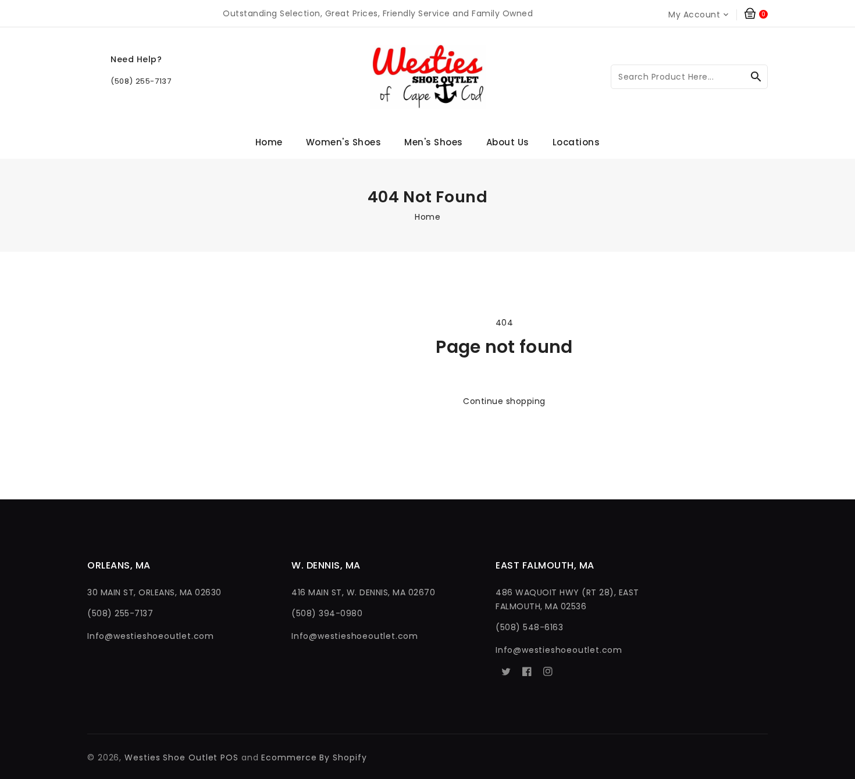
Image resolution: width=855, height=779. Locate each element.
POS (229, 757)
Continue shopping (504, 401)
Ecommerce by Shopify (313, 757)
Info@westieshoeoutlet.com (150, 636)
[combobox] (689, 77)
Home (427, 217)
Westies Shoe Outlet (171, 757)
